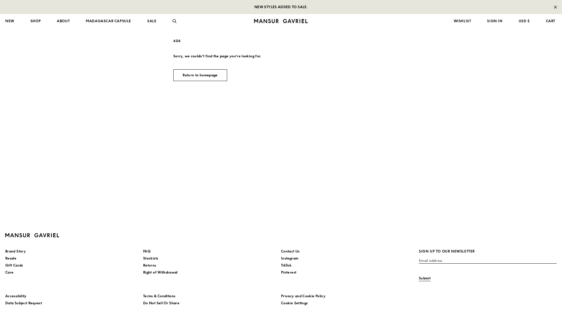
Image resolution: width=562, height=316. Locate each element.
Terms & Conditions (159, 296)
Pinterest (288, 272)
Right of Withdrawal (160, 272)
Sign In (494, 21)
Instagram (289, 258)
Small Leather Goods (23, 101)
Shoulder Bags (18, 87)
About (63, 21)
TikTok (286, 265)
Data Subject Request (23, 303)
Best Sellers (295, 87)
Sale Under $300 (20, 62)
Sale (9, 108)
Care (9, 272)
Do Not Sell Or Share (161, 303)
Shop (35, 21)
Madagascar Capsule (108, 21)
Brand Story (15, 251)
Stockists (150, 258)
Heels (150, 79)
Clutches (12, 94)
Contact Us (290, 251)
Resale (290, 94)
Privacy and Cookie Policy (303, 296)
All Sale (12, 35)
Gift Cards (14, 265)
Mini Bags (13, 79)
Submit (425, 278)
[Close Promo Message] (555, 7)
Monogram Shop (299, 79)
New (9, 21)
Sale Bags (13, 44)
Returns (149, 265)
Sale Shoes (15, 53)
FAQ (146, 251)
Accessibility (16, 296)
